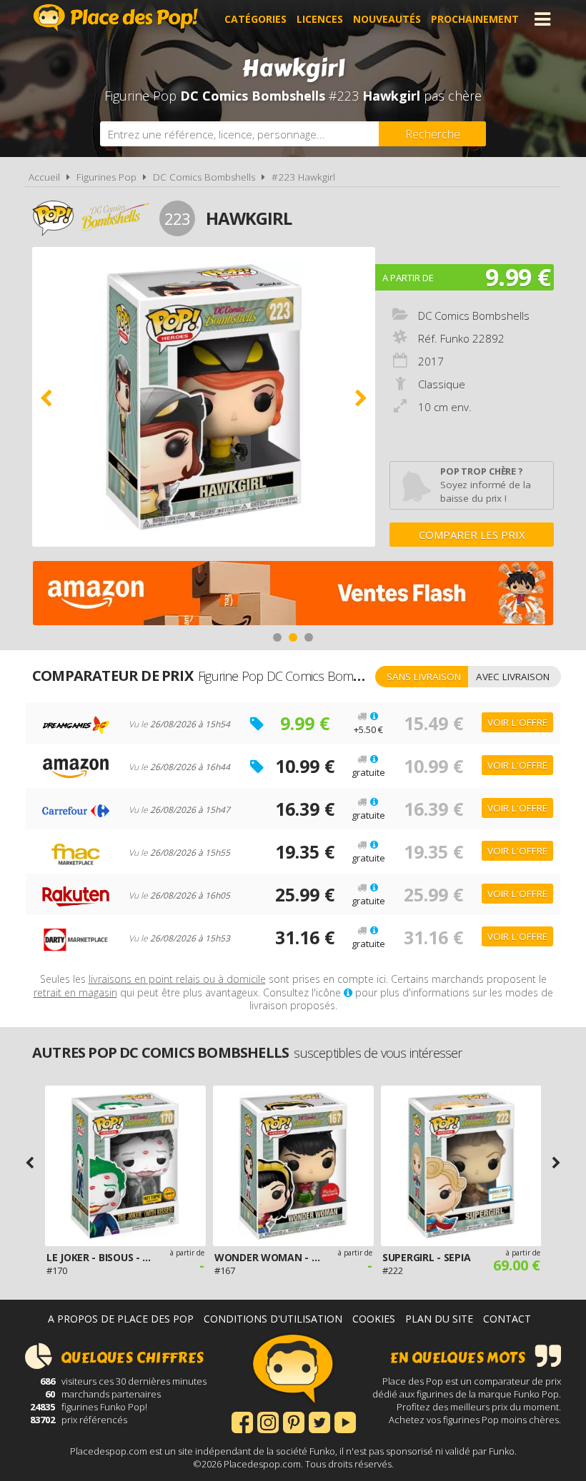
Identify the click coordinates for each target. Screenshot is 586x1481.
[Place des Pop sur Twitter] (319, 1421)
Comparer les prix (472, 534)
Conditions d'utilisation (273, 1318)
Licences (320, 19)
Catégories (255, 19)
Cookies (373, 1318)
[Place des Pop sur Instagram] (268, 1421)
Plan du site (439, 1318)
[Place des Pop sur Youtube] (345, 1421)
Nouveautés (387, 19)
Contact (507, 1318)
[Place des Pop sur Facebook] (242, 1421)
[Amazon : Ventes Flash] (293, 595)
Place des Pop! (115, 17)
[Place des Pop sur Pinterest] (293, 1421)
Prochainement (475, 19)
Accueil (44, 177)
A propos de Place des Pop (121, 1318)
